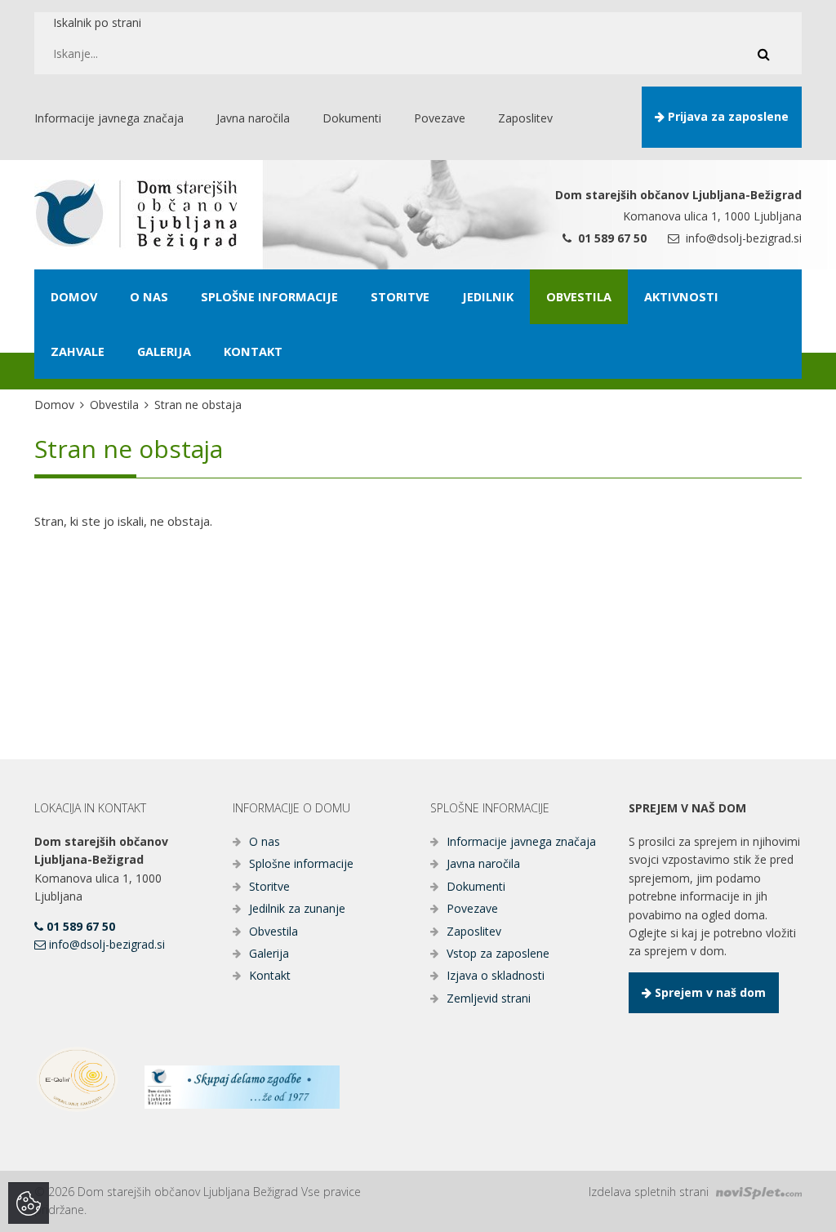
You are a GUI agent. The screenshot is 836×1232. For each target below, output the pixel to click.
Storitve (269, 886)
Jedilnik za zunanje (297, 908)
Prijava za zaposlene (727, 116)
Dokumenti (476, 886)
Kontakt (270, 975)
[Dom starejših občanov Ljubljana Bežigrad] (136, 215)
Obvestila (114, 404)
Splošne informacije (301, 863)
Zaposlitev (474, 931)
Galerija (269, 953)
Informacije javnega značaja (521, 841)
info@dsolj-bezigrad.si (742, 238)
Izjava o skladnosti (496, 975)
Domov (54, 404)
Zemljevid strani (489, 998)
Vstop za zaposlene (498, 953)
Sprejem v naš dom (708, 992)
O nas (264, 841)
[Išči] (763, 53)
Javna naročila (483, 863)
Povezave (472, 908)
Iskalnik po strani (97, 22)
